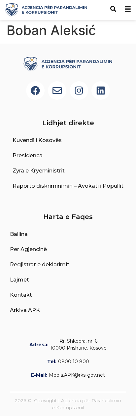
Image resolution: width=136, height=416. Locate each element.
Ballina (19, 234)
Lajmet (19, 280)
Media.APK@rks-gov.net (77, 375)
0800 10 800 (73, 361)
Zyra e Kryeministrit (39, 171)
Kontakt (21, 295)
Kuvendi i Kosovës (37, 140)
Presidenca (28, 155)
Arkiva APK (25, 310)
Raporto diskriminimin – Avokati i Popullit (68, 186)
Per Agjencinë (28, 249)
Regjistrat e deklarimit (39, 264)
